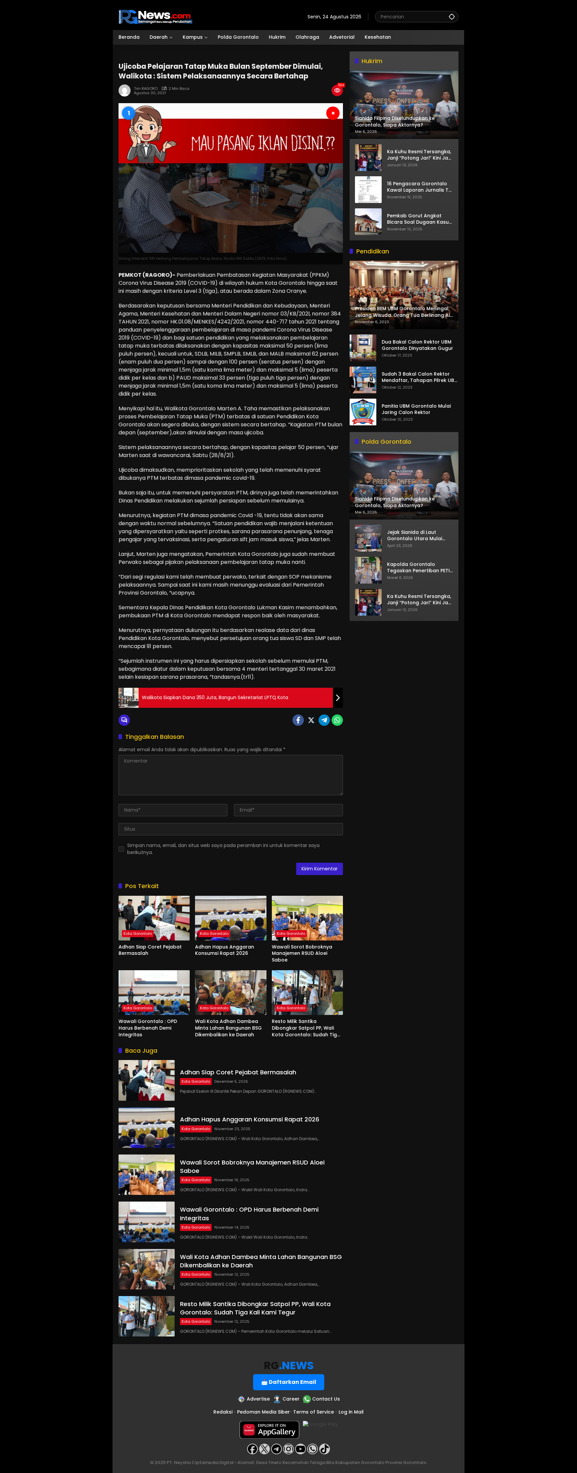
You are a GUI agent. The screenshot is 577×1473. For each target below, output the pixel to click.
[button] (451, 16)
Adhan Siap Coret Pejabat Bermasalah (150, 950)
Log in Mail (351, 1412)
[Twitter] (311, 720)
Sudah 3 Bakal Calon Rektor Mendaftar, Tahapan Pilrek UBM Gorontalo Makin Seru (420, 377)
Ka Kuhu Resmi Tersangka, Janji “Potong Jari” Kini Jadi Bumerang (419, 154)
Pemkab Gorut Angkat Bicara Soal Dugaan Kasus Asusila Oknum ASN (419, 218)
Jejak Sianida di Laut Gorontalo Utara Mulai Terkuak (414, 535)
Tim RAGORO (146, 88)
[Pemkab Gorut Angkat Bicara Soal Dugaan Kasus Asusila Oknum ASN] (368, 221)
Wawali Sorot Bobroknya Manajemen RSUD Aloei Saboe (302, 953)
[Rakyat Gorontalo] (155, 16)
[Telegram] (324, 720)
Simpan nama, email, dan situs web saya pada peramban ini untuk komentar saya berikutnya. (223, 849)
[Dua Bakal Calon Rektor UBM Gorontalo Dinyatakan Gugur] (363, 348)
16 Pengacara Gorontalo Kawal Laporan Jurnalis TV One (419, 186)
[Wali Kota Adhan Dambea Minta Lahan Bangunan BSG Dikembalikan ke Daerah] (230, 992)
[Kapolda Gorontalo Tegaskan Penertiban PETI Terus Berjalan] (368, 570)
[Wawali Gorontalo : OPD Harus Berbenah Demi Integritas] (154, 992)
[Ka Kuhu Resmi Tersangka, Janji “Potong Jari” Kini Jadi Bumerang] (368, 157)
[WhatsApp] (337, 720)
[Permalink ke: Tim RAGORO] (126, 90)
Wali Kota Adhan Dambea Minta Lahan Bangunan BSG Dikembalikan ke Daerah (228, 1028)
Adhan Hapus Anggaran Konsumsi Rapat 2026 (224, 950)
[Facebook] (298, 720)
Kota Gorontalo (138, 933)
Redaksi (222, 1412)
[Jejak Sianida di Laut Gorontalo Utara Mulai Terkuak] (368, 538)
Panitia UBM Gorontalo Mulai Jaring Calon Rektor (416, 409)
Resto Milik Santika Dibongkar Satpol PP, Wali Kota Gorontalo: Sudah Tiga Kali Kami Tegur (306, 1028)
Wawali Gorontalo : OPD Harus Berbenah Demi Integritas (148, 1028)
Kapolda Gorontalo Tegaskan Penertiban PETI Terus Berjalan (418, 567)
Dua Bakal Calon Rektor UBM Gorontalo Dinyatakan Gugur (417, 345)
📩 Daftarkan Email (288, 1382)
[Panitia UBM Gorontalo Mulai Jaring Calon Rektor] (363, 412)
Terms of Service (313, 1412)
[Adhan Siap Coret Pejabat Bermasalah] (154, 918)
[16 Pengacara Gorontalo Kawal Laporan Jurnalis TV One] (368, 189)
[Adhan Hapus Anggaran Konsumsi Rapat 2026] (230, 918)
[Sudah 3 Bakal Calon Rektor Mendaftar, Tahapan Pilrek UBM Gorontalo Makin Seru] (363, 380)
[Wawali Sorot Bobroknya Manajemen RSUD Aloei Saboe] (307, 918)
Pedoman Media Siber (263, 1412)
